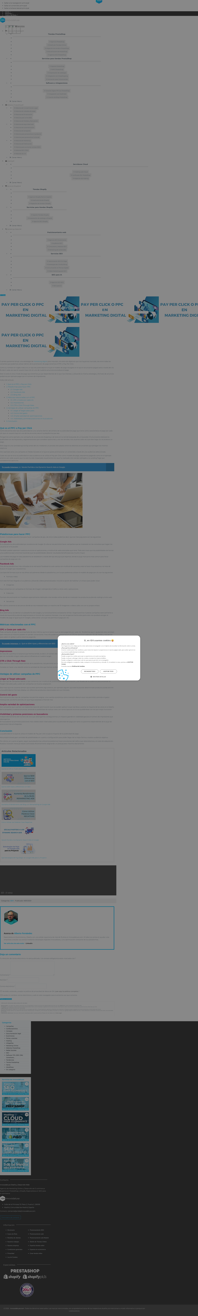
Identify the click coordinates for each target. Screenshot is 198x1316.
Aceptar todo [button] (108, 671)
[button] (99, 676)
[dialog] (99, 658)
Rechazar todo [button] (89, 671)
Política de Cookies (78, 666)
